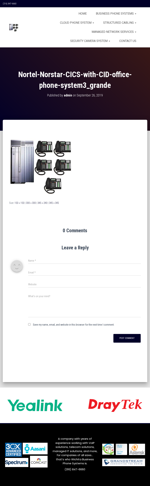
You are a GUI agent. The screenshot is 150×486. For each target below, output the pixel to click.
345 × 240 (42, 202)
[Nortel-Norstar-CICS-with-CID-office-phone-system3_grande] (40, 163)
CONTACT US (127, 41)
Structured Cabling (118, 22)
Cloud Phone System (76, 22)
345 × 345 (54, 202)
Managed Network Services (113, 32)
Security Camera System (89, 41)
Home (82, 13)
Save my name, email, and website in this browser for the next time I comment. (73, 324)
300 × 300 (31, 202)
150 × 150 (19, 202)
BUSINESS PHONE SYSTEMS (115, 13)
